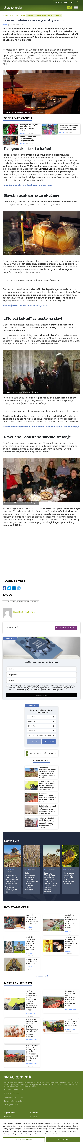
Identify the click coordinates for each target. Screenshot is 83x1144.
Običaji (22, 16)
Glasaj (34, 742)
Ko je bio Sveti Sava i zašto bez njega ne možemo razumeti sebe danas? (31, 943)
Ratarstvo (10, 869)
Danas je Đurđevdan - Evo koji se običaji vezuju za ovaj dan (32, 919)
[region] (41, 1131)
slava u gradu (23, 602)
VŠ (45, 753)
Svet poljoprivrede (64, 2)
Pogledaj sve (41, 976)
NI (34, 753)
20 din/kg (32, 717)
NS (31, 753)
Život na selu (14, 16)
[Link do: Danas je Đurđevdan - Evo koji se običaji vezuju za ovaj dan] (14, 923)
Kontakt (33, 1117)
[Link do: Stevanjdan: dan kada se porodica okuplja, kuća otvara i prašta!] (53, 946)
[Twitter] (9, 588)
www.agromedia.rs (11, 1105)
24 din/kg (32, 726)
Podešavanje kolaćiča (23, 1140)
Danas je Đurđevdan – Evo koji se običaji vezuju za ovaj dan (28, 139)
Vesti (27, 869)
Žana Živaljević (20, 24)
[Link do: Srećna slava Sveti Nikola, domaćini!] (14, 964)
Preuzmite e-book (41, 695)
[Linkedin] (14, 588)
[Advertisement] (41, 552)
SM (38, 753)
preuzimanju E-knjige (61, 688)
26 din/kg (31, 731)
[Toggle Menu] (76, 7)
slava (13, 602)
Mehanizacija (31, 1013)
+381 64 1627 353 (16, 1097)
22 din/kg (31, 721)
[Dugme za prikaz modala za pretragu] (78, 2)
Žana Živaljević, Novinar (24, 612)
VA (49, 753)
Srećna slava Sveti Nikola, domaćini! (31, 961)
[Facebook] (4, 588)
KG (52, 753)
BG (27, 753)
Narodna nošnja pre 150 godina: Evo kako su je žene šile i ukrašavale (68, 127)
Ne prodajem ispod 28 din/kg (40, 735)
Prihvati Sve (63, 1140)
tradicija (34, 602)
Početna (6, 16)
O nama (7, 1117)
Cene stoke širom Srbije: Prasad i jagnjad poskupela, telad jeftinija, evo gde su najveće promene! (32, 1028)
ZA (56, 753)
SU (41, 753)
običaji (6, 602)
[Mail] (19, 588)
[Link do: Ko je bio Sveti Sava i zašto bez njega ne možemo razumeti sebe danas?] (14, 947)
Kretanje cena (70, 1009)
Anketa (32, 705)
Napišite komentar (65, 628)
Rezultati (49, 742)
